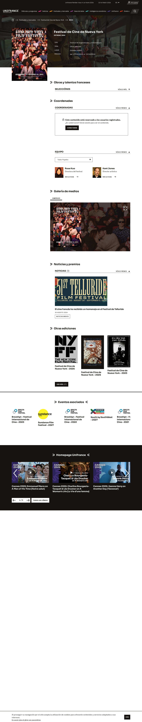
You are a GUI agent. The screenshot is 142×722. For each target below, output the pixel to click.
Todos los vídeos (40, 500)
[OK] (127, 717)
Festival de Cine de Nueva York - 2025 (91, 373)
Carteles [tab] (56, 198)
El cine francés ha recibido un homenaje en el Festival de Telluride (89, 309)
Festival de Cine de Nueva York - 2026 (65, 367)
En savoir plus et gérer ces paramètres (26, 720)
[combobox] (74, 159)
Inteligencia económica (98, 11)
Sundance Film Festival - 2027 (46, 423)
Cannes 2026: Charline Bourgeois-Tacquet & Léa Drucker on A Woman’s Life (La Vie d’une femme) (30, 489)
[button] (125, 208)
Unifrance (115, 11)
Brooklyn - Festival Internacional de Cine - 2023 (22, 419)
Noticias (45, 11)
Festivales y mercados (61, 11)
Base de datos (79, 11)
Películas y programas (29, 11)
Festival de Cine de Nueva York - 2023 (117, 371)
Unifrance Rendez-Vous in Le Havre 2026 (79, 3)
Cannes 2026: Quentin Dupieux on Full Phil (111, 487)
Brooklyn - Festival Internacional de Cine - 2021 (127, 419)
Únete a (126, 11)
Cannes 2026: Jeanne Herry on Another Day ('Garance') (68, 487)
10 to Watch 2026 (104, 3)
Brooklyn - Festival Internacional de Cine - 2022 (74, 419)
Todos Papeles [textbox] (62, 160)
